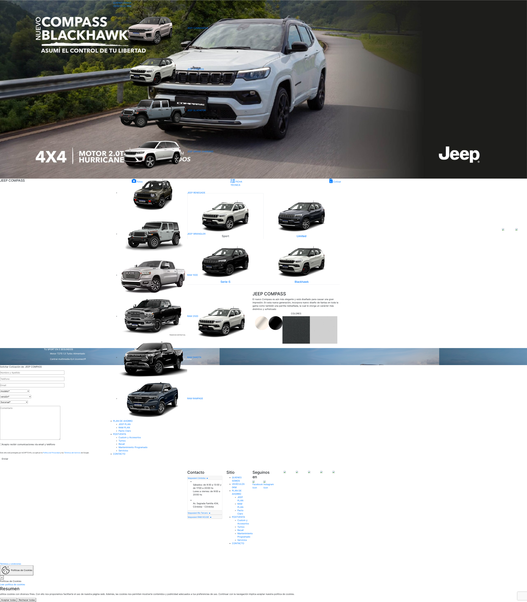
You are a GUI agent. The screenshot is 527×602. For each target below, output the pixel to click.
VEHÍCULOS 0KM (122, 6)
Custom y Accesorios (130, 437)
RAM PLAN (124, 427)
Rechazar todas (27, 600)
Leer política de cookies (12, 584)
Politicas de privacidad (275, 554)
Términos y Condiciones (252, 554)
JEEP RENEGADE (196, 192)
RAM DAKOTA (194, 357)
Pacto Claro (125, 430)
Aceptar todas (8, 600)
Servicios (123, 450)
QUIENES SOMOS (122, 2)
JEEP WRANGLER (196, 233)
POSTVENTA (119, 434)
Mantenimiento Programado (133, 447)
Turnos (122, 440)
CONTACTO (119, 453)
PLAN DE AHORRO (123, 421)
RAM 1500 (192, 275)
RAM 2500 (192, 316)
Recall (122, 444)
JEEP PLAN (125, 424)
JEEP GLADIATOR (196, 110)
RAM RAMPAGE (195, 398)
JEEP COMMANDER (197, 28)
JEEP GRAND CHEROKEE (200, 151)
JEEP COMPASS (195, 69)
